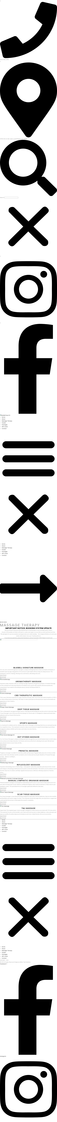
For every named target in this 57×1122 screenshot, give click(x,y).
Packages (4, 425)
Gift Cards (5, 427)
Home (3, 417)
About (3, 419)
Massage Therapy (7, 421)
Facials (4, 423)
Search (2, 197)
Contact (4, 428)
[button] (28, 168)
